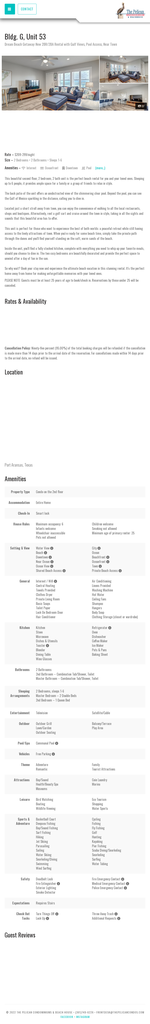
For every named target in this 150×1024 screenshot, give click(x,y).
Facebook (67, 1017)
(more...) (100, 168)
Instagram (83, 1017)
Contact (27, 9)
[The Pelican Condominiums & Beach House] (110, 11)
